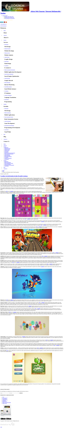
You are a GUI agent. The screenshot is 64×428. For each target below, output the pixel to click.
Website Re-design (7, 48)
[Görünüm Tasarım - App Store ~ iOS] (8, 419)
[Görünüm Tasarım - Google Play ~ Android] (3, 419)
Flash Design (6, 61)
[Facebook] (1, 22)
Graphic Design (6, 57)
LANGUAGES (4, 15)
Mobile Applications (7, 112)
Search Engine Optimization (8, 74)
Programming (6, 99)
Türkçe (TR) (11, 16)
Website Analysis (7, 149)
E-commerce (6, 65)
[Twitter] (3, 22)
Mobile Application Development (9, 69)
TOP (1, 427)
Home (3, 170)
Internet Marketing (7, 82)
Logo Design (6, 129)
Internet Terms (4, 401)
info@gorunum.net (3, 25)
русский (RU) (12, 18)
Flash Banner (4, 398)
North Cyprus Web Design (6, 402)
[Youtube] (5, 22)
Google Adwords (7, 78)
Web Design (6, 44)
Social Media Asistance (8, 86)
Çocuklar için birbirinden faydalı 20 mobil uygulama (14, 176)
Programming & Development (9, 125)
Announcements (5, 399)
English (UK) (12, 17)
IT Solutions (6, 157)
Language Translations (8, 95)
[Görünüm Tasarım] (7, 425)
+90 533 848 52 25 (3, 24)
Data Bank (4, 400)
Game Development (7, 121)
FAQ (3, 397)
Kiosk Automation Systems (8, 163)
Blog (3, 171)
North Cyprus (4, 403)
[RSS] (6, 22)
